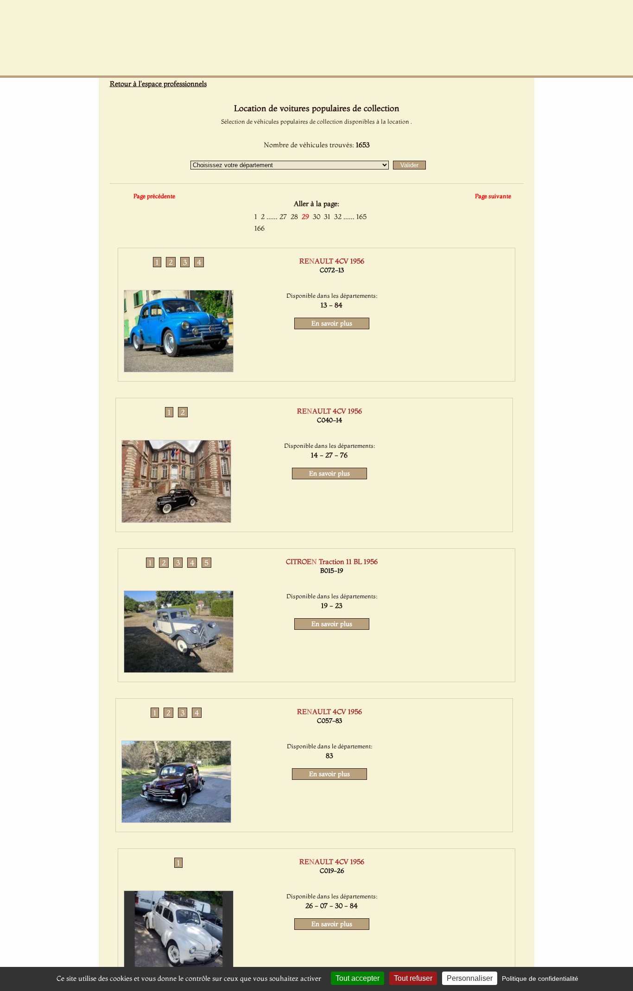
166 (259, 228)
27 (283, 216)
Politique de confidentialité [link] (540, 978)
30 (316, 216)
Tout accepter (357, 978)
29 (305, 216)
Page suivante (493, 196)
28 (294, 216)
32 (337, 216)
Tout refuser (413, 978)
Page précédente (154, 196)
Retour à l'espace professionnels (158, 83)
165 (361, 216)
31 (327, 216)
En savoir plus (331, 323)
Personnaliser (470, 978)
